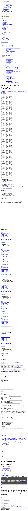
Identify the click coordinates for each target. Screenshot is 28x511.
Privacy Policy (19, 367)
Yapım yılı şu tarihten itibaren (7, 402)
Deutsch (5, 28)
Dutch (4, 29)
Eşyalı (22, 409)
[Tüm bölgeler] (7, 422)
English (5, 20)
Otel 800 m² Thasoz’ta (6, 308)
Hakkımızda (8, 4)
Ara (1, 413)
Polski (4, 34)
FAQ (7, 54)
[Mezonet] (4, 384)
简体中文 (5, 27)
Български (5, 25)
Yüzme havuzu (8, 411)
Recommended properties (8, 466)
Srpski (4, 36)
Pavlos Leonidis (4, 355)
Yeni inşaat (22, 411)
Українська (5, 38)
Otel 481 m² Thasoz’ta (6, 291)
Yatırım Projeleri (9, 70)
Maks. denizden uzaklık (6, 405)
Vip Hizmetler (9, 79)
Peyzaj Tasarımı (9, 61)
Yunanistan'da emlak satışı (8, 45)
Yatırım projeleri (6, 468)
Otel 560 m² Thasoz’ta (6, 343)
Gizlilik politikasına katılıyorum (8, 505)
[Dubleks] (4, 383)
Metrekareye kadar (5, 395)
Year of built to (4, 404)
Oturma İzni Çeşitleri (10, 51)
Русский (5, 23)
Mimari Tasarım (9, 59)
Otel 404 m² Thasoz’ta (6, 274)
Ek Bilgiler (8, 49)
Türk (4, 37)
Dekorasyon (8, 60)
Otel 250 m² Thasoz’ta (6, 256)
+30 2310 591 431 (7, 7)
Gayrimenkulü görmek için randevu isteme (10, 366)
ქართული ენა (6, 32)
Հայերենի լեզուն (8, 24)
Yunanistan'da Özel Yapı (11, 62)
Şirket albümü (9, 5)
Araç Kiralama (9, 76)
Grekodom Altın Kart (10, 78)
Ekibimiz (8, 6)
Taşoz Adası (20, 91)
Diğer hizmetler (6, 74)
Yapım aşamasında (4, 412)
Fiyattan (2, 391)
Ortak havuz (15, 411)
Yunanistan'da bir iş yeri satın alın (13, 67)
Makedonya (8, 91)
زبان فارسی (6, 33)
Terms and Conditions (8, 471)
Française (5, 30)
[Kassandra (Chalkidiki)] (7, 423)
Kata (2, 398)
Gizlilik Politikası (9, 371)
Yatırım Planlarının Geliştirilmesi (13, 71)
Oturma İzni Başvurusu (11, 52)
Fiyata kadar (3, 393)
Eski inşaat (12, 412)
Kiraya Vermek (9, 72)
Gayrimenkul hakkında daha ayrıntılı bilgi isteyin (12, 365)
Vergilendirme (9, 73)
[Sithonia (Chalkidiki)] (7, 424)
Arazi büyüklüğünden (5, 407)
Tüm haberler (6, 444)
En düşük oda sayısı (5, 399)
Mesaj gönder (16, 371)
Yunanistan (3, 91)
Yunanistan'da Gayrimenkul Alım (13, 48)
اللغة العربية (6, 39)
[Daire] (4, 381)
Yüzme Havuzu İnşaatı (11, 63)
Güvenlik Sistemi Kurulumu (12, 82)
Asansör (3, 409)
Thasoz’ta (3, 242)
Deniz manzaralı (10, 409)
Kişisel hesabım (6, 473)
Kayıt (3, 427)
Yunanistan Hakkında (10, 46)
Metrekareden (3, 394)
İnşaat (4, 56)
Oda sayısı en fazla (5, 401)
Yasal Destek (9, 81)
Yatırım (4, 65)
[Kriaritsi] (7, 425)
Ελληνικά (5, 22)
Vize (7, 50)
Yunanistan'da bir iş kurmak (12, 68)
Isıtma (2, 411)
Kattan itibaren (4, 397)
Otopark (17, 409)
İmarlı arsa (18, 412)
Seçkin (23, 412)
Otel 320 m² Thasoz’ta (6, 326)
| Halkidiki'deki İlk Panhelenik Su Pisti (14, 438)
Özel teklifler (6, 469)
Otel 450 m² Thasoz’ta (6, 239)
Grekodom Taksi (9, 77)
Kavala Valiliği (14, 91)
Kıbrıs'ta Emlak (6, 55)
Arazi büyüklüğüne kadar (6, 408)
